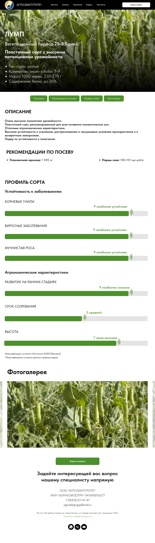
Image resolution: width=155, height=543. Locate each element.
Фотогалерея (114, 98)
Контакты (101, 5)
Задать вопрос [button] (136, 5)
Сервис (89, 5)
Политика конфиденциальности (77, 516)
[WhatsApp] (71, 527)
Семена (65, 5)
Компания (77, 5)
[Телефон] (77, 527)
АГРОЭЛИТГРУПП (29, 4)
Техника (54, 5)
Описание (39, 98)
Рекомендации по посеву (64, 98)
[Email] (84, 527)
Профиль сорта (91, 98)
